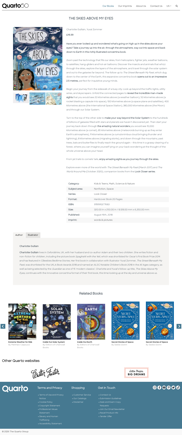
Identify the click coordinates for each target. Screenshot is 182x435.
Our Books (108, 6)
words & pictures (103, 220)
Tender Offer (106, 417)
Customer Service (82, 395)
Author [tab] (19, 235)
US (168, 6)
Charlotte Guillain (29, 246)
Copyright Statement (49, 406)
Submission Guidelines (110, 399)
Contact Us (156, 6)
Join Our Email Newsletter (112, 409)
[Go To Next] (178, 327)
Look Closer (100, 194)
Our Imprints (125, 6)
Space (110, 189)
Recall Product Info (109, 413)
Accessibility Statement (50, 424)
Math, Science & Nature (122, 184)
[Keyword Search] (176, 6)
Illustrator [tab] (33, 235)
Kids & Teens (101, 184)
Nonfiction (100, 189)
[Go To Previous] (2, 327)
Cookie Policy (45, 402)
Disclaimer (78, 402)
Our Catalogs (79, 399)
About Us (141, 6)
